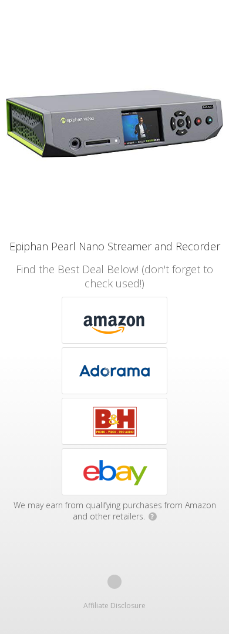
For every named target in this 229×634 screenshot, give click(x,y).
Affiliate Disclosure (114, 605)
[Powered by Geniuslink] (114, 582)
